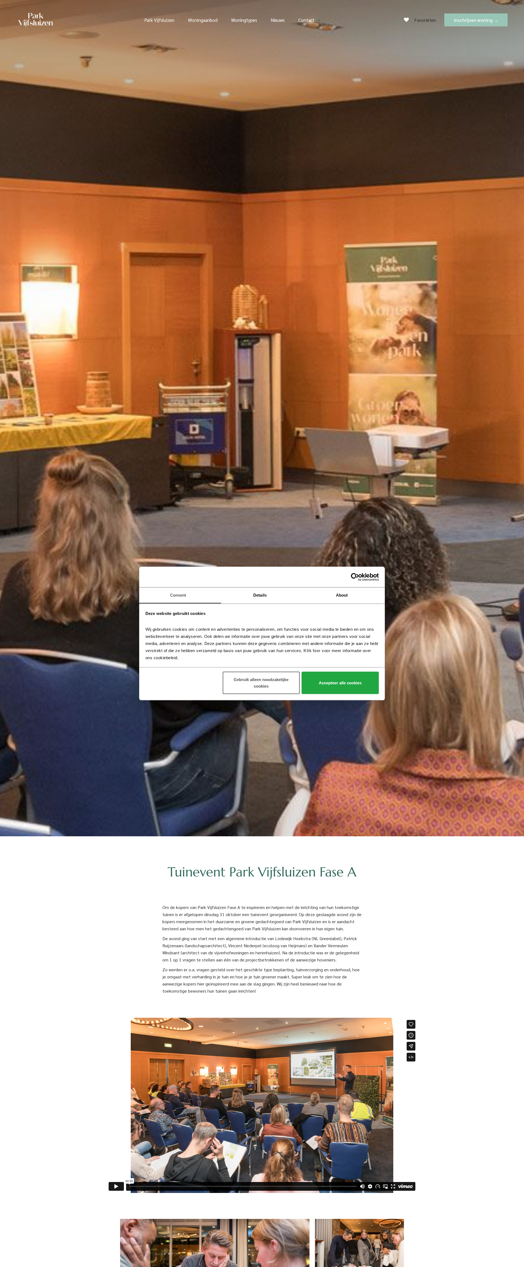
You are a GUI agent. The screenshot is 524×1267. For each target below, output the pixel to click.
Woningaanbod (203, 20)
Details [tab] (260, 595)
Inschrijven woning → (476, 20)
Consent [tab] (178, 595)
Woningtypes (244, 20)
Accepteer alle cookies (340, 682)
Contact (306, 20)
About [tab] (342, 595)
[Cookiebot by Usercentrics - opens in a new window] (355, 577)
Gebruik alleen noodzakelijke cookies (261, 682)
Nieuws (278, 20)
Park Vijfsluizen (159, 20)
